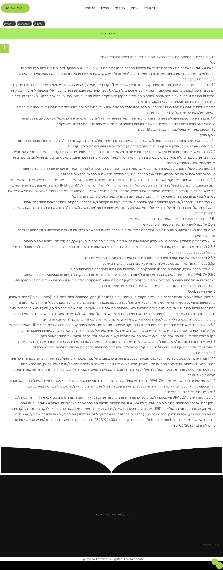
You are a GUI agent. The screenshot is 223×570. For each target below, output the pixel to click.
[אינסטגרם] (110, 526)
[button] (4, 48)
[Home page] (122, 33)
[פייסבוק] (113, 526)
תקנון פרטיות (210, 545)
